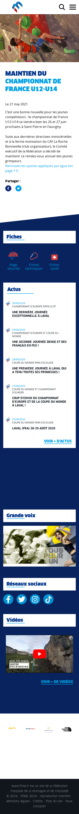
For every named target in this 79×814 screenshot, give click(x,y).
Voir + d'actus (58, 441)
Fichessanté (54, 266)
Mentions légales (18, 801)
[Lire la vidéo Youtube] (39, 654)
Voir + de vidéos (57, 682)
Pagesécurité (13, 266)
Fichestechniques (34, 266)
